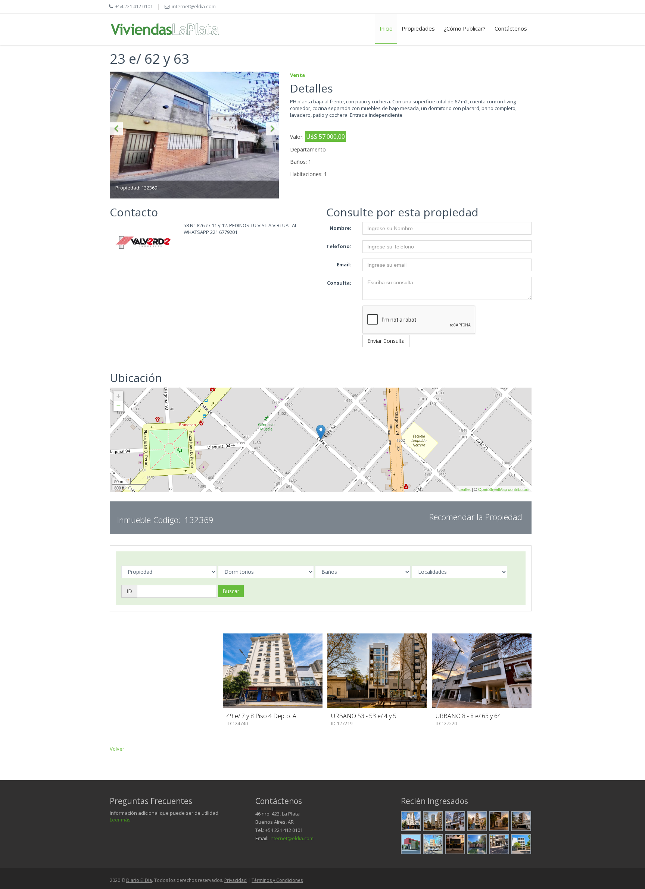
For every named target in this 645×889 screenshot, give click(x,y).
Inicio (386, 28)
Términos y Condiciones (277, 880)
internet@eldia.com (291, 838)
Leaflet (464, 489)
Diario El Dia (139, 880)
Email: (344, 264)
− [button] (118, 406)
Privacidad (235, 880)
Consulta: (339, 282)
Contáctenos (511, 28)
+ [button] (118, 396)
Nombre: (340, 228)
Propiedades (418, 28)
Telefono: (338, 246)
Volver (117, 748)
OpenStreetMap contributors (504, 489)
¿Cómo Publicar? (465, 28)
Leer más (120, 819)
